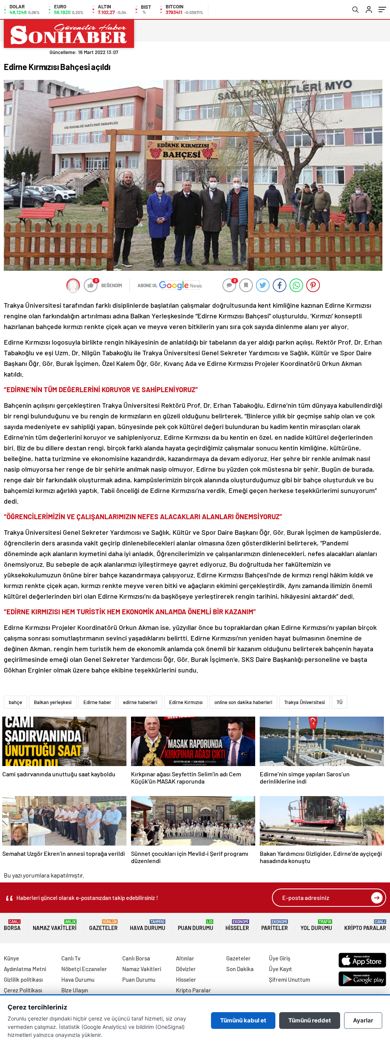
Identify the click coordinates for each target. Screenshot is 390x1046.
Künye (11, 958)
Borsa (12, 925)
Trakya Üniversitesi (304, 702)
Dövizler (186, 968)
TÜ (339, 702)
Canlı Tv (70, 958)
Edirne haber (97, 702)
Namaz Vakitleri (55, 925)
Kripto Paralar (365, 925)
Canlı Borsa (136, 958)
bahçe (15, 702)
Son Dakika (240, 968)
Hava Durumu (147, 925)
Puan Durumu (195, 925)
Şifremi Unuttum (289, 979)
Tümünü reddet (309, 1020)
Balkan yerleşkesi (53, 702)
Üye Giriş (279, 958)
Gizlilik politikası (23, 979)
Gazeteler (103, 925)
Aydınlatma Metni (25, 968)
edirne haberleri (140, 702)
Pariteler (274, 925)
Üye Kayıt (280, 968)
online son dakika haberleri (243, 702)
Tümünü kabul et (243, 1020)
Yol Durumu (316, 925)
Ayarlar (363, 1020)
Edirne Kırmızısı (186, 702)
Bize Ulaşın (74, 990)
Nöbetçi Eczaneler (84, 968)
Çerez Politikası (23, 990)
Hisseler (237, 925)
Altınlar (185, 958)
